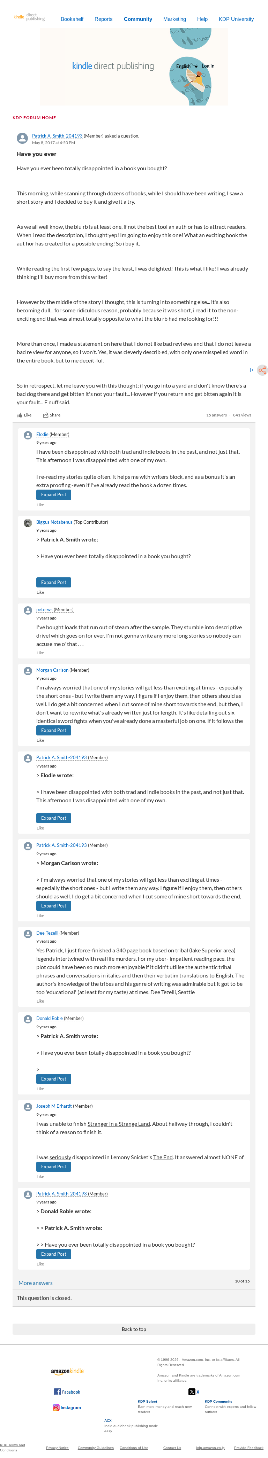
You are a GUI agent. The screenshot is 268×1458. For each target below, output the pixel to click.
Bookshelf (72, 19)
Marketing (174, 19)
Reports (104, 19)
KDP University (236, 19)
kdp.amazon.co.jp (210, 1448)
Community (138, 19)
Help (202, 19)
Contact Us (172, 1448)
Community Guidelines (96, 1448)
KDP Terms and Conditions (12, 1447)
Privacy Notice (57, 1448)
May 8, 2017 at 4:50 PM (53, 142)
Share (55, 415)
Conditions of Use (134, 1448)
